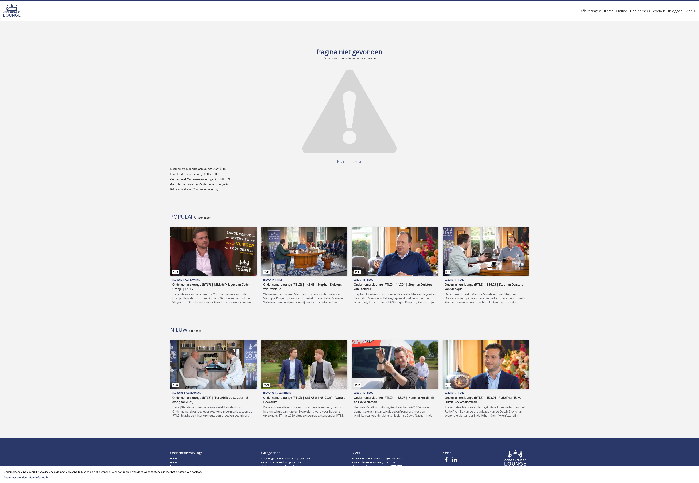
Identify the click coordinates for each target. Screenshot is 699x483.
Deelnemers (640, 11)
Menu (690, 11)
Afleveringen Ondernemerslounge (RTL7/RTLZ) (286, 458)
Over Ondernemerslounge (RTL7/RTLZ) (195, 174)
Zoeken (659, 11)
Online (621, 11)
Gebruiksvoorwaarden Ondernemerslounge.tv (199, 184)
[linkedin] (454, 461)
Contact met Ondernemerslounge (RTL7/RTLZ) (200, 179)
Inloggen (675, 11)
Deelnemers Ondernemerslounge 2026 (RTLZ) (199, 168)
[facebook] (446, 461)
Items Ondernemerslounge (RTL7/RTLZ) (282, 462)
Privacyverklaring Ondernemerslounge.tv (196, 189)
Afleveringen (590, 11)
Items (608, 11)
